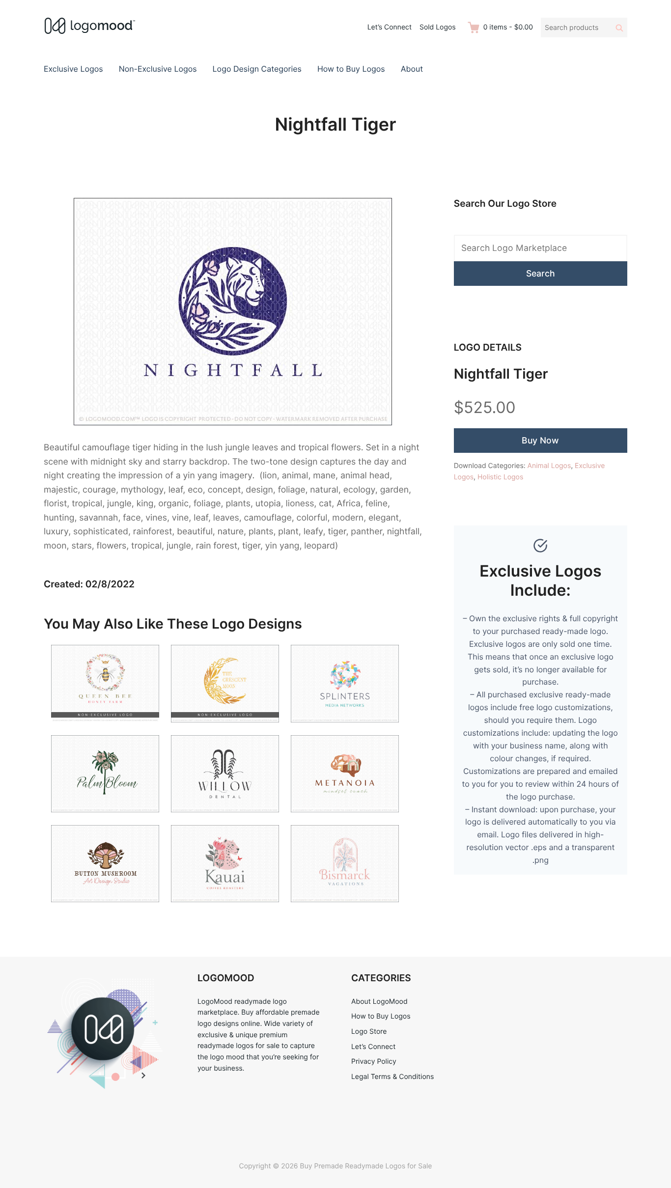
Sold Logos (437, 27)
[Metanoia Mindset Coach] (345, 818)
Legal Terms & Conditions (392, 1077)
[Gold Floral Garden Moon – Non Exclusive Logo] (225, 728)
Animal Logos (549, 466)
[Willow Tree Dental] (225, 818)
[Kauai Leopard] (225, 908)
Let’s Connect (389, 27)
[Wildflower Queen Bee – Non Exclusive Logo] (105, 728)
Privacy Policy (373, 1061)
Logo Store (369, 1031)
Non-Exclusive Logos (158, 69)
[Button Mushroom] (105, 908)
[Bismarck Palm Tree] (345, 908)
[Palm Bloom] (105, 818)
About (412, 69)
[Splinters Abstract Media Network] (345, 728)
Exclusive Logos (73, 69)
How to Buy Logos (351, 69)
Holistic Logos (500, 477)
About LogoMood (379, 1001)
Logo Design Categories (257, 69)
